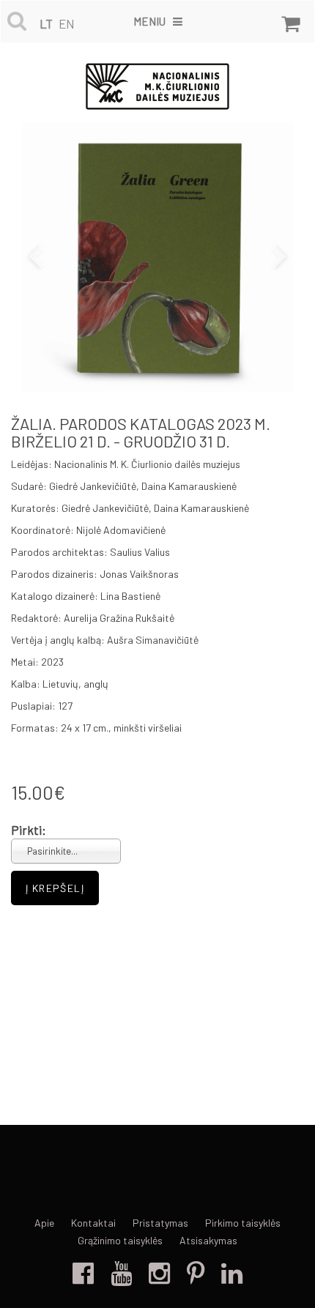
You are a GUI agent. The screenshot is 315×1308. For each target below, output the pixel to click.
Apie (44, 1222)
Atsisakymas (208, 1240)
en (67, 23)
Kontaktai (93, 1222)
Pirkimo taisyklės (243, 1222)
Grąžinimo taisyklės (120, 1240)
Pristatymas (160, 1222)
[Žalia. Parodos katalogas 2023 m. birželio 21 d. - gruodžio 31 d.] (157, 257)
